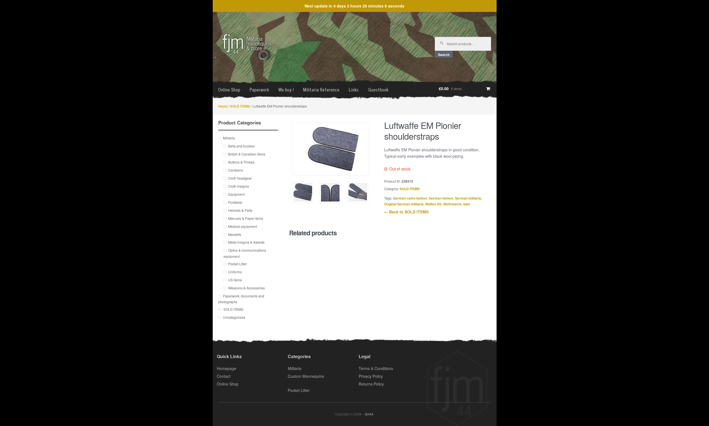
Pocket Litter (237, 263)
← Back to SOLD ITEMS (406, 212)
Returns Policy (371, 384)
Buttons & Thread (241, 162)
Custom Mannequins (306, 376)
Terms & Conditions (376, 368)
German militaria (468, 198)
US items (235, 279)
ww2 (466, 203)
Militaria (229, 138)
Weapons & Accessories (246, 287)
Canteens (235, 170)
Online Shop (229, 89)
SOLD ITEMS (240, 106)
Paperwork (259, 89)
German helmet (441, 198)
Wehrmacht (452, 203)
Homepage (226, 368)
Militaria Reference (321, 89)
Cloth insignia (238, 186)
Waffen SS (433, 203)
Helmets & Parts (240, 210)
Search (443, 54)
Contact (223, 376)
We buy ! (286, 89)
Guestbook (378, 89)
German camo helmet (410, 198)
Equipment (236, 194)
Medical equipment (242, 226)
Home (223, 106)
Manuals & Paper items (245, 218)
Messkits (234, 234)
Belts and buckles (241, 146)
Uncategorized (234, 317)
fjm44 (369, 414)
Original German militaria (403, 203)
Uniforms (235, 271)
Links (354, 89)
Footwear (235, 202)
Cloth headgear (240, 178)
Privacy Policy (371, 376)
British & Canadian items (246, 154)
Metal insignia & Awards (246, 242)
